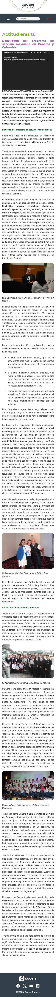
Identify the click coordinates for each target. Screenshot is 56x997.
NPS (13, 357)
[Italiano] (48, 18)
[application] (28, 70)
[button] (8, 19)
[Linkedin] (38, 986)
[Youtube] (31, 986)
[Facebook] (18, 986)
